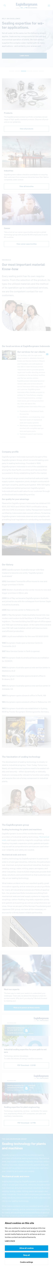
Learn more (10, 1240)
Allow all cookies (26, 1248)
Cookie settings (26, 1262)
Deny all (26, 1255)
